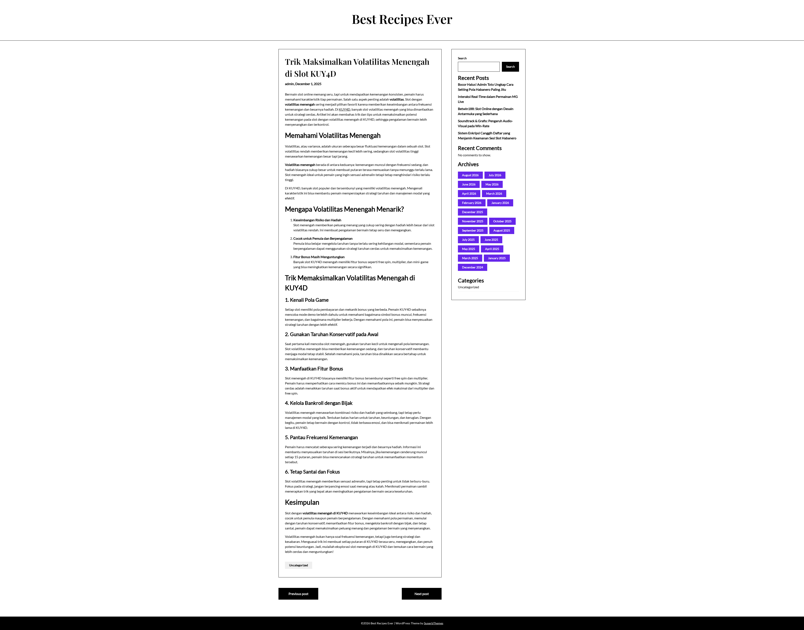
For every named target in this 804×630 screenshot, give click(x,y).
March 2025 (470, 258)
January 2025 (497, 258)
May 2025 (468, 249)
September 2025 (472, 230)
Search (462, 58)
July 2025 (468, 239)
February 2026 (471, 202)
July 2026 (495, 175)
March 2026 (494, 193)
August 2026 (470, 175)
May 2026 (492, 184)
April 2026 (469, 193)
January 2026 (500, 202)
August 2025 (501, 230)
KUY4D (344, 109)
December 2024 (472, 267)
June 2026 (468, 184)
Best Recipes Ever (402, 18)
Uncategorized (298, 565)
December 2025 (472, 212)
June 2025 (491, 239)
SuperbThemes (433, 623)
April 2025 (492, 249)
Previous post (298, 594)
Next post (422, 594)
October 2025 (502, 221)
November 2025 (472, 221)
